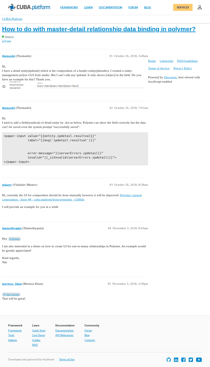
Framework (69, 7)
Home (152, 61)
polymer (6, 40)
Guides (36, 340)
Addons (12, 340)
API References (64, 335)
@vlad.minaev (11, 294)
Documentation (110, 7)
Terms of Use (66, 359)
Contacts (89, 340)
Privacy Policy (182, 68)
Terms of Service (159, 68)
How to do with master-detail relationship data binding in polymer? (99, 29)
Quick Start (39, 330)
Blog (147, 7)
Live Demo (38, 335)
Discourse (170, 77)
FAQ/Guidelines (187, 61)
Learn (88, 7)
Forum (133, 7)
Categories (166, 61)
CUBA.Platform (12, 19)
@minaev (14, 238)
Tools (11, 335)
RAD (35, 344)
